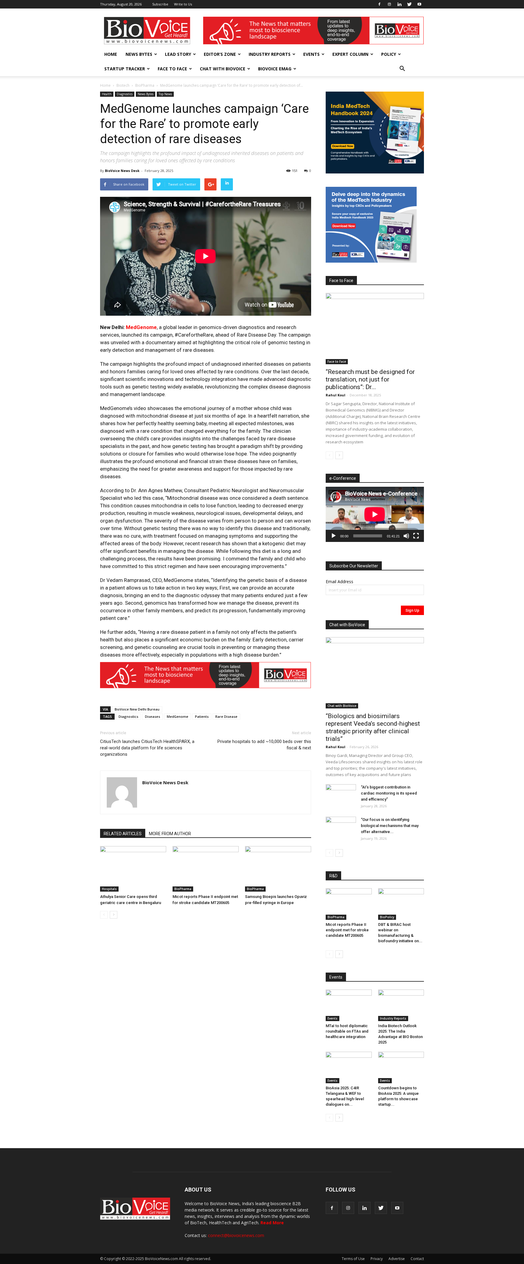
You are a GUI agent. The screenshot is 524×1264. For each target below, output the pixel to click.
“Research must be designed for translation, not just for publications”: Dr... (370, 379)
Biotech (122, 85)
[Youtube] (419, 4)
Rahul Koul (335, 395)
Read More (272, 1222)
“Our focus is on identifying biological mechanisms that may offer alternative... (389, 825)
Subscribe (160, 4)
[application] (375, 514)
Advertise (396, 1258)
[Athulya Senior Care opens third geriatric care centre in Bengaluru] (133, 869)
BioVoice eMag (274, 69)
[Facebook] (379, 4)
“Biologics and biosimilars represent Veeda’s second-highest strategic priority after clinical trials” (373, 727)
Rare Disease (226, 716)
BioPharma (144, 85)
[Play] (334, 536)
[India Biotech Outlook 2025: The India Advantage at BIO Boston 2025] (401, 1005)
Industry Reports (270, 54)
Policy (388, 54)
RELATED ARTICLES (123, 833)
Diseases (152, 716)
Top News (165, 94)
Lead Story (178, 54)
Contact (417, 1258)
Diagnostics (125, 94)
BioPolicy (387, 917)
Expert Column (350, 54)
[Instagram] (389, 4)
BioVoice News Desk (122, 170)
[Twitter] (409, 4)
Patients (202, 716)
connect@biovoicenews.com (236, 1235)
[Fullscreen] (416, 536)
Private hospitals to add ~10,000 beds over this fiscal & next (264, 745)
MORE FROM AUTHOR (170, 833)
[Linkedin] (399, 4)
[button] (402, 69)
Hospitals (109, 889)
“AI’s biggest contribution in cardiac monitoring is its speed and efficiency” (389, 793)
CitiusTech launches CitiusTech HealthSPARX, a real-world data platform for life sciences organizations (147, 748)
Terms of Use (353, 1258)
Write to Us (183, 4)
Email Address (339, 581)
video (140, 408)
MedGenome (141, 327)
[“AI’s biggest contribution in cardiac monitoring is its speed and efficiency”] (341, 794)
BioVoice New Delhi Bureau (137, 709)
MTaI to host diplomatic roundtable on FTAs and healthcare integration (347, 1031)
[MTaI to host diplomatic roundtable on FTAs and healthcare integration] (349, 1005)
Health (107, 94)
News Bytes (139, 54)
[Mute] (406, 536)
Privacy (377, 1258)
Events (311, 54)
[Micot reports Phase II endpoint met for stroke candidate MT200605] (206, 869)
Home (110, 54)
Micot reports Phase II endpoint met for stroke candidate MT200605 (347, 930)
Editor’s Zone (220, 54)
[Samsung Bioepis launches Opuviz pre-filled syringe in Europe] (278, 869)
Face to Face (172, 69)
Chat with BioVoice (222, 69)
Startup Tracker (124, 69)
